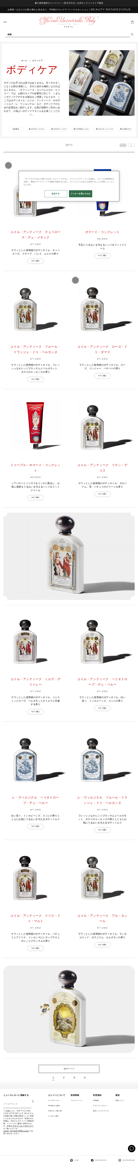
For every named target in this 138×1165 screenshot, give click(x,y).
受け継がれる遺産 (54, 1105)
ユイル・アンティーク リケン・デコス (102, 468)
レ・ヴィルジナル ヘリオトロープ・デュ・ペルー (35, 800)
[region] (69, 186)
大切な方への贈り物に (55, 1111)
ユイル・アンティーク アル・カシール (102, 918)
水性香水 (15, 129)
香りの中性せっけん (81, 129)
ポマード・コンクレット (102, 232)
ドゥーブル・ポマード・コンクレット (35, 468)
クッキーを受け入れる (80, 194)
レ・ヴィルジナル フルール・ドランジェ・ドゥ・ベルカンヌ (102, 800)
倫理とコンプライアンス (101, 1111)
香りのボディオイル (36, 129)
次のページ (69, 1069)
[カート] (132, 22)
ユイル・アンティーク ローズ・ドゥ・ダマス (102, 349)
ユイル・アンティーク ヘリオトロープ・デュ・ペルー (102, 682)
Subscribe (30, 1104)
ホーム (24, 61)
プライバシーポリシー (22, 1126)
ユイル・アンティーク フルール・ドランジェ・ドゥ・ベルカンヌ (35, 349)
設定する (56, 194)
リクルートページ (76, 1100)
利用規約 (96, 1100)
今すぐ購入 (35, 261)
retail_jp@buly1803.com (15, 1131)
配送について (120, 1100)
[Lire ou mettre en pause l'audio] (8, 165)
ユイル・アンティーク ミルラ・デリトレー (35, 682)
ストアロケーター (54, 1100)
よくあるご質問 (53, 1116)
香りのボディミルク (58, 129)
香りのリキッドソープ (104, 129)
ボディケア (37, 61)
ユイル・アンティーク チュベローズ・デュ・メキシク (35, 235)
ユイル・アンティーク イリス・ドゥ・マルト (35, 918)
